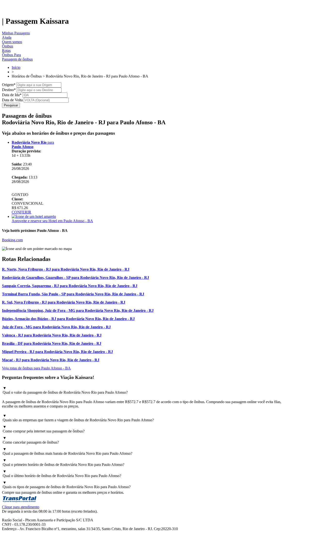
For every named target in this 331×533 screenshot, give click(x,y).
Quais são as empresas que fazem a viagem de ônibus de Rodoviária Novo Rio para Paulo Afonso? (78, 418)
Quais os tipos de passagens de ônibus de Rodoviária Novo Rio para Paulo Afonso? (67, 484)
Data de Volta (12, 100)
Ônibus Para (11, 55)
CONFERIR (21, 212)
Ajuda (6, 37)
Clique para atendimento (20, 507)
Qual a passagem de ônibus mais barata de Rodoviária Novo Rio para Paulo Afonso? (67, 451)
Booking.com (12, 240)
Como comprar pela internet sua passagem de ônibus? (44, 429)
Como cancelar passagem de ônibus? (31, 440)
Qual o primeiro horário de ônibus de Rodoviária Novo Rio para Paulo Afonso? (63, 462)
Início (16, 67)
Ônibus (7, 46)
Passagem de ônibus (17, 59)
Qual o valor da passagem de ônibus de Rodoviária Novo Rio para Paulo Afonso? (65, 390)
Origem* (9, 85)
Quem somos (12, 42)
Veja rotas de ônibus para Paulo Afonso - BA (36, 368)
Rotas (6, 50)
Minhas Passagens (16, 33)
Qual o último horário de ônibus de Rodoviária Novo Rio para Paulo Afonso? (62, 473)
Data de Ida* (12, 95)
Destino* (9, 90)
